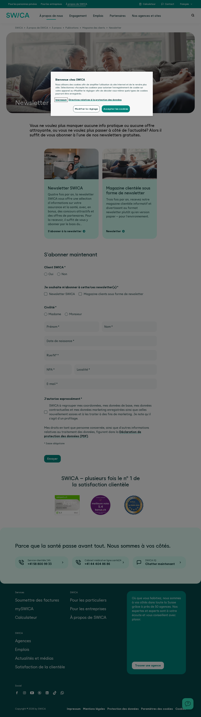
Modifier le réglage (86, 109)
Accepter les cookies (115, 109)
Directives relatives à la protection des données (95, 100)
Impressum (61, 100)
